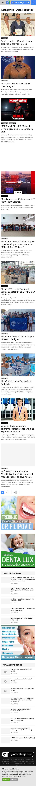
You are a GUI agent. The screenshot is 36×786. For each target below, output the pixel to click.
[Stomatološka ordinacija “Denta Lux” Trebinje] (5, 681)
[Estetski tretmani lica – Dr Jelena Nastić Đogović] (5, 691)
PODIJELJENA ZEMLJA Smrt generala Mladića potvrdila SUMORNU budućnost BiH (22, 590)
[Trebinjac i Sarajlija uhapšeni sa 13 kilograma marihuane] (5, 711)
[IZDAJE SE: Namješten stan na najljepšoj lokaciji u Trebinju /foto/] (5, 721)
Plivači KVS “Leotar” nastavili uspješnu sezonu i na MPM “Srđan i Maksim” (18, 292)
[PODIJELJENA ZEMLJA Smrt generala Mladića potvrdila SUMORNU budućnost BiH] (5, 591)
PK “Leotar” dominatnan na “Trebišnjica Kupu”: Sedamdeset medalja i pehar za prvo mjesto (17, 474)
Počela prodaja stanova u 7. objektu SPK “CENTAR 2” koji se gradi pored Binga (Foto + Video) (22, 700)
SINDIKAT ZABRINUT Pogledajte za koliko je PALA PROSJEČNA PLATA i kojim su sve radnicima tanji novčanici (23, 579)
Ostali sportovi (4, 38)
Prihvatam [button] (6, 779)
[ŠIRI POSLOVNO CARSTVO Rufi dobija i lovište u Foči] (5, 621)
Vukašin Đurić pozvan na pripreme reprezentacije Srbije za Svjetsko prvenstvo (17, 429)
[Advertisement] (18, 157)
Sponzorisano (12, 123)
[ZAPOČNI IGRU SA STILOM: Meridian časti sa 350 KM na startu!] (5, 611)
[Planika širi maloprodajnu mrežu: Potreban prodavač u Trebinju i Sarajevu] (5, 731)
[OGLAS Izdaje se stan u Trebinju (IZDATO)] (5, 740)
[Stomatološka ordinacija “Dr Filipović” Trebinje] (5, 672)
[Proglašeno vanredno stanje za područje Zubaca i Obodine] (5, 601)
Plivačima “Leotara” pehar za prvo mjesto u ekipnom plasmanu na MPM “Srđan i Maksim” (18, 244)
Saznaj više (14, 779)
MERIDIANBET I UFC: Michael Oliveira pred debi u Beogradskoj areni (17, 129)
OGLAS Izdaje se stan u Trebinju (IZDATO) (23, 738)
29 (14, 492)
